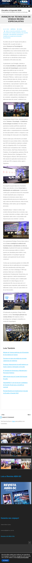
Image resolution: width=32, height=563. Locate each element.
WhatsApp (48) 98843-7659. (8, 536)
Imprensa (13, 29)
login (13, 421)
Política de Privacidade (23, 557)
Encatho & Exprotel (15, 31)
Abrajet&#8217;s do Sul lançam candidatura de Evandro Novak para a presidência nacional (15, 385)
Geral (20, 29)
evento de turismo (11, 32)
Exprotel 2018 (20, 32)
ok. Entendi (5, 560)
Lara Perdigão (12, 34)
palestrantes (6, 38)
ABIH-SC (8, 31)
